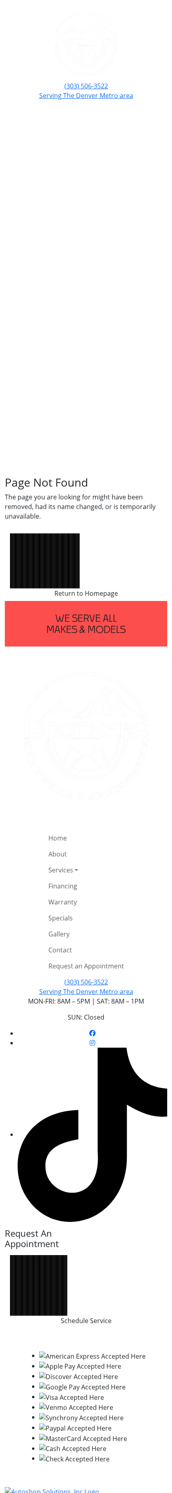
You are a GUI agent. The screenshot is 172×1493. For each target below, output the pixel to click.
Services (60, 870)
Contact (60, 950)
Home (57, 838)
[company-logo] (86, 43)
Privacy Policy (110, 1339)
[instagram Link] (92, 1042)
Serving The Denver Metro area (86, 95)
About (57, 854)
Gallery (59, 934)
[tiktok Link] (92, 1134)
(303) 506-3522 (86, 86)
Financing (62, 886)
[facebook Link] (92, 1033)
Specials (60, 918)
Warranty (62, 902)
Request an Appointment (86, 966)
